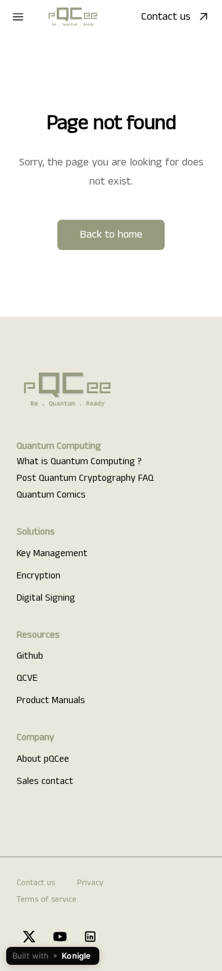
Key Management (52, 554)
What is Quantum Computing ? (79, 462)
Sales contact (45, 781)
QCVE (27, 678)
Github (30, 656)
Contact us (166, 17)
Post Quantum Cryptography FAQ (85, 478)
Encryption (38, 576)
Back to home (111, 235)
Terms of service (46, 900)
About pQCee (43, 759)
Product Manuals (51, 700)
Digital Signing (46, 598)
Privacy (90, 883)
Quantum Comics (51, 495)
